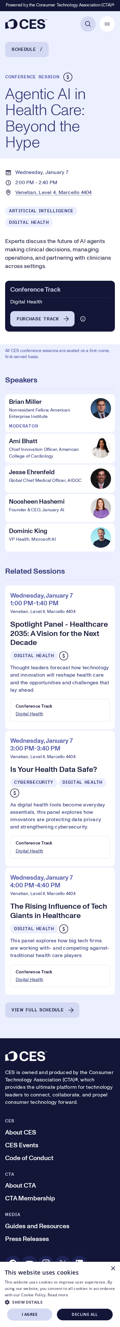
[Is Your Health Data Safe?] (60, 798)
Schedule (24, 49)
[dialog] (60, 1294)
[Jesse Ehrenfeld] (60, 479)
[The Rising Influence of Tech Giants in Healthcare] (60, 931)
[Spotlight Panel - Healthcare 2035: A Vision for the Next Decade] (60, 657)
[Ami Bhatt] (60, 448)
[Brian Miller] (60, 413)
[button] (60, 1302)
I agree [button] (29, 1314)
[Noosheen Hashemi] (60, 508)
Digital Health (29, 714)
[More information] (82, 318)
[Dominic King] (60, 537)
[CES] (26, 24)
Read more (58, 1295)
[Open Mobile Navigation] (107, 24)
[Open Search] (88, 24)
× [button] (112, 1268)
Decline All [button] (85, 1314)
